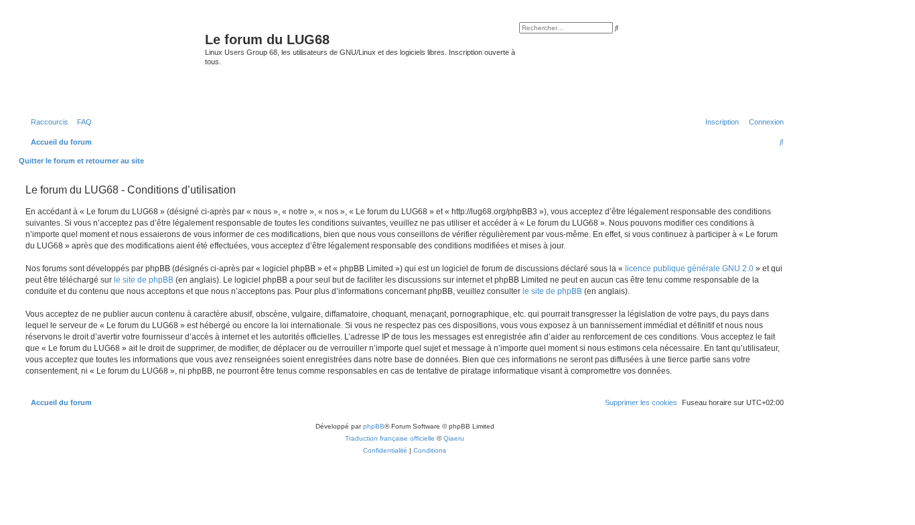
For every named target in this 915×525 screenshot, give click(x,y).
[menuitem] (82, 122)
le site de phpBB (143, 280)
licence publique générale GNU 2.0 (689, 268)
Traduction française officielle (390, 438)
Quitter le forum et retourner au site (81, 161)
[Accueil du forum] (113, 63)
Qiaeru (453, 438)
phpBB (373, 426)
